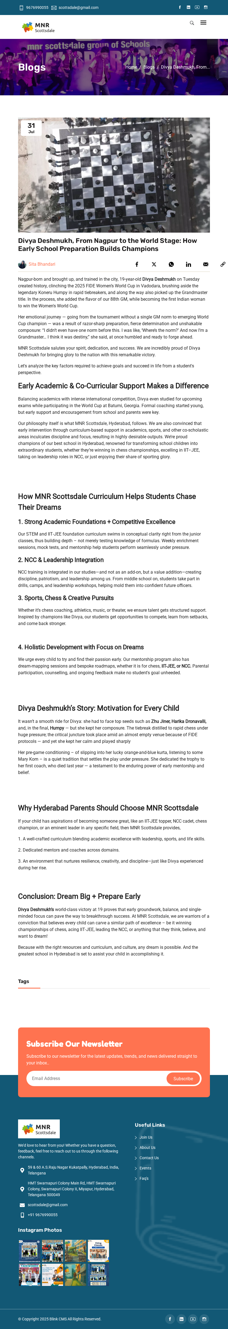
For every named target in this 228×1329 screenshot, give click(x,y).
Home (131, 67)
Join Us (146, 1137)
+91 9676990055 (43, 1215)
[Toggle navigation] (203, 23)
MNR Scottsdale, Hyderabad (102, 423)
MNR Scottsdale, (153, 916)
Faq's (144, 1178)
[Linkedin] (188, 264)
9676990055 (37, 7)
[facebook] (137, 264)
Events (145, 1168)
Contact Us (149, 1158)
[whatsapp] (171, 264)
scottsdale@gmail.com (78, 7)
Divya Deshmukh (159, 279)
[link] (223, 264)
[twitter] (154, 264)
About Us (147, 1147)
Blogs (149, 67)
